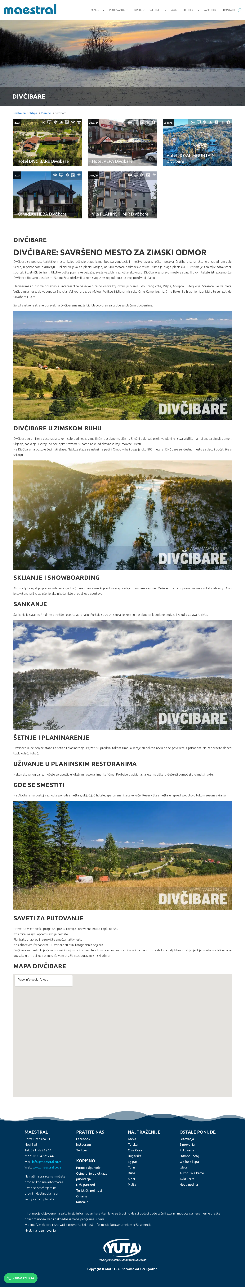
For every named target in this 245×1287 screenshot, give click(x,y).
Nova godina (189, 1184)
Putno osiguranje (88, 1167)
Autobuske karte (183, 10)
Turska (133, 1144)
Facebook (83, 1139)
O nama (81, 1196)
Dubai (132, 1173)
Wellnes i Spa (189, 1161)
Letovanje (94, 10)
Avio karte (211, 10)
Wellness (156, 10)
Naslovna (19, 113)
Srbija (137, 10)
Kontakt (229, 10)
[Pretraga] (239, 10)
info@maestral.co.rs (46, 1161)
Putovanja (117, 10)
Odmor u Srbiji (190, 1156)
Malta (132, 1184)
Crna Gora (135, 1150)
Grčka (132, 1139)
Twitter (81, 1150)
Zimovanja (187, 1144)
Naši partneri (85, 1185)
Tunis (132, 1167)
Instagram (83, 1144)
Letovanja (187, 1139)
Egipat (132, 1161)
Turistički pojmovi (89, 1190)
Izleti (183, 1167)
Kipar (131, 1179)
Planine (46, 113)
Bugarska (134, 1156)
